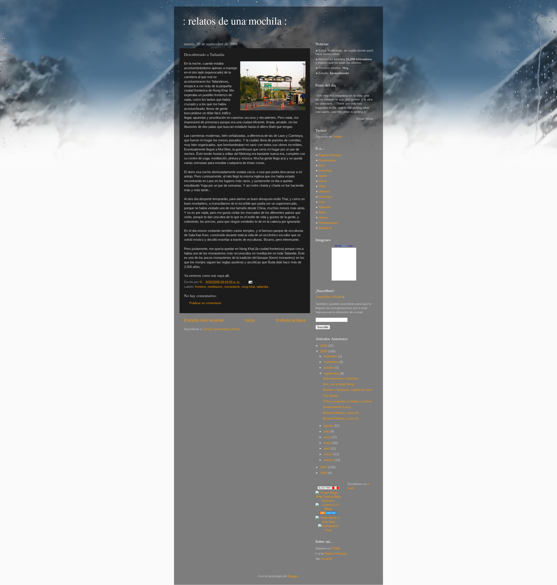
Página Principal (330, 155)
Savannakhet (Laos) (337, 407)
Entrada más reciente (204, 320)
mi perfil (326, 558)
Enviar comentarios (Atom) (221, 329)
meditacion (215, 286)
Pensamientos (328, 222)
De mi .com (344, 245)
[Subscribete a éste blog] (328, 521)
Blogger (293, 576)
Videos (323, 217)
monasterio (232, 286)
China (323, 181)
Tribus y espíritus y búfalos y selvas (347, 401)
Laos (322, 202)
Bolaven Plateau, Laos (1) (341, 418)
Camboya (325, 196)
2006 (324, 473)
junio (327, 437)
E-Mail (335, 548)
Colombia (325, 170)
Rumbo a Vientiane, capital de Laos (347, 389)
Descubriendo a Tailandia (340, 378)
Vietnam (324, 191)
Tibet (322, 186)
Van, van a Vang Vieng (338, 384)
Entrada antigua (291, 320)
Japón (323, 175)
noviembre (331, 362)
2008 (324, 351)
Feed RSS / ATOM (329, 297)
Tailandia (325, 207)
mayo (328, 443)
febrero (329, 460)
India (322, 212)
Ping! (328, 530)
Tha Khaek (330, 395)
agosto (329, 425)
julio (327, 431)
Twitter (337, 136)
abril (327, 448)
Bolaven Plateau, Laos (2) (341, 413)
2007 (324, 467)
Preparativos (327, 160)
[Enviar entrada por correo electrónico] (250, 282)
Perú (322, 165)
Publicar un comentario (205, 303)
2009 (324, 345)
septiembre (332, 373)
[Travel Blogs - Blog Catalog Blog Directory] (328, 500)
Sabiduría (325, 228)
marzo (328, 454)
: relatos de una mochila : (235, 20)
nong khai (248, 286)
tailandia (262, 286)
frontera (200, 286)
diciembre (331, 356)
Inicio (250, 320)
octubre (329, 367)
